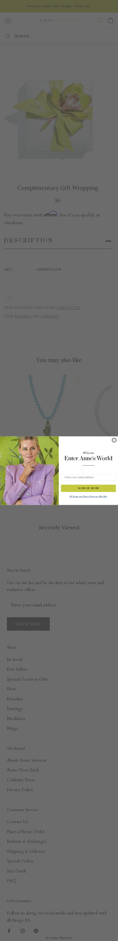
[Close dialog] (114, 440)
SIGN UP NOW (88, 488)
